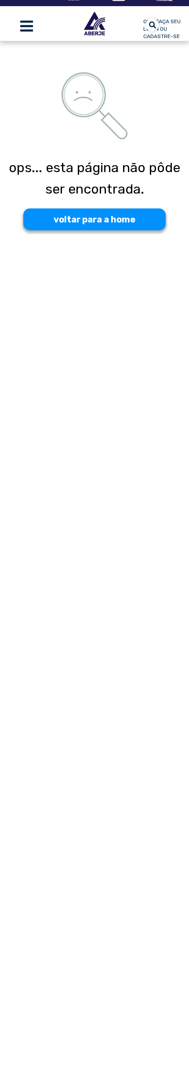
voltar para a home (94, 219)
